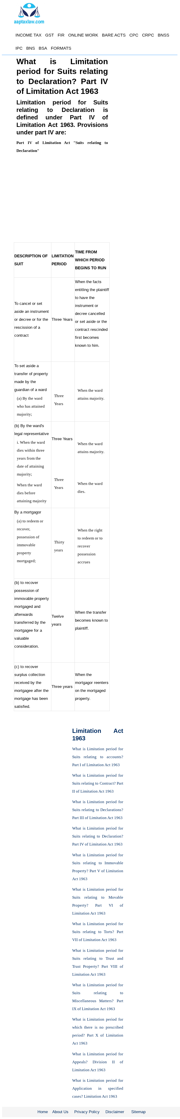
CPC (133, 35)
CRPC (148, 35)
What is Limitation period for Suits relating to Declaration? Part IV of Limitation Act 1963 (97, 836)
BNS (30, 48)
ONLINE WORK (83, 35)
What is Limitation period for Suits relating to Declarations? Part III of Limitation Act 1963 (97, 810)
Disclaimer (114, 1112)
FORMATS (61, 48)
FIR (61, 35)
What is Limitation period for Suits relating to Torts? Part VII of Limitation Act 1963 (97, 932)
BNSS (163, 35)
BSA (43, 48)
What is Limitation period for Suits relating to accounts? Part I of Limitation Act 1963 (97, 757)
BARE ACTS (114, 35)
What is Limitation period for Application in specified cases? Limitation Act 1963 (97, 1088)
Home (43, 1112)
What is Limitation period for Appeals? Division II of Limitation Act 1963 (97, 1062)
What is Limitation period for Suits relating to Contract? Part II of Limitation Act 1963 (97, 783)
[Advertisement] (62, 198)
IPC (18, 48)
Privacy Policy (87, 1112)
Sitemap (138, 1112)
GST (49, 35)
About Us (60, 1112)
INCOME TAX (28, 35)
